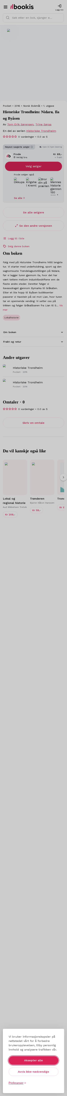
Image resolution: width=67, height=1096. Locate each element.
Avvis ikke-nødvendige (33, 1071)
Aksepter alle (33, 1060)
